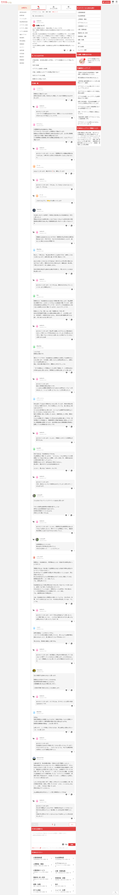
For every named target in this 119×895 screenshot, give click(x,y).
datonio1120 (40, 757)
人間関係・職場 (82, 19)
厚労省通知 (22, 40)
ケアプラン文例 (24, 25)
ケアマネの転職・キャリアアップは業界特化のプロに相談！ (89, 97)
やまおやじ (40, 670)
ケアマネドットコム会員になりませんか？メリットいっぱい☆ (88, 123)
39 (73, 50)
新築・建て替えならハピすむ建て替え (88, 140)
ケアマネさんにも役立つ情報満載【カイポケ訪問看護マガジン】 (89, 107)
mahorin (39, 21)
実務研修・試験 (82, 36)
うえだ (38, 627)
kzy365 (39, 448)
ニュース (68, 8)
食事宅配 (22, 50)
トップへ (115, 893)
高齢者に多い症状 (83, 33)
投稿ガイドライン (36, 847)
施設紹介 (22, 56)
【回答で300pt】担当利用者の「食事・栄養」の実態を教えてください (88, 73)
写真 (66, 844)
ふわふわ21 (40, 556)
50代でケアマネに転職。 (39, 75)
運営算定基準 (23, 12)
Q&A (38, 8)
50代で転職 (36, 65)
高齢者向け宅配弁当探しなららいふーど (88, 142)
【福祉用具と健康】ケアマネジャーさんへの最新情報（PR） (89, 117)
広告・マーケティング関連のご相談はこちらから (89, 112)
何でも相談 (81, 46)
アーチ (38, 165)
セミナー (22, 47)
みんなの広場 (53, 8)
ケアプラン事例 (24, 28)
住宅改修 (22, 53)
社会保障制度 (81, 16)
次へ (72, 824)
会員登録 (107, 2)
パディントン (40, 398)
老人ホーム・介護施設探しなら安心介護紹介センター (88, 134)
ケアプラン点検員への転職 (40, 68)
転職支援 (22, 15)
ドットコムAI (23, 18)
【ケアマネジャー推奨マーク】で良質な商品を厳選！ (89, 92)
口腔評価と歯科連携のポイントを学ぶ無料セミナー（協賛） (89, 82)
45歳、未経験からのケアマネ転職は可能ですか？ (46, 72)
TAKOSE (39, 209)
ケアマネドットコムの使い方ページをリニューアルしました (89, 87)
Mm (38, 295)
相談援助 (22, 37)
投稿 (72, 844)
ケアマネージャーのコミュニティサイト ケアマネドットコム (88, 137)
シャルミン (40, 88)
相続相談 (22, 63)
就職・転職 (48, 11)
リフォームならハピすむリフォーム (88, 138)
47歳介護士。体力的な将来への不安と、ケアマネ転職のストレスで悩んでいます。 (53, 61)
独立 (79, 43)
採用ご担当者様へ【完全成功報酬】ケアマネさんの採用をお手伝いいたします (89, 102)
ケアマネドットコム (6, 2)
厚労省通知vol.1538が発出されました (88, 77)
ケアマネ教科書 (24, 31)
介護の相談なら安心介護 (84, 132)
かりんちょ (40, 124)
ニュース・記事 (82, 50)
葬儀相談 (22, 60)
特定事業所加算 (24, 21)
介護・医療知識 (82, 29)
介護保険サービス (83, 26)
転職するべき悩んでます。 (40, 79)
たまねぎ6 (39, 495)
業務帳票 (22, 44)
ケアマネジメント (83, 22)
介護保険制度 (81, 12)
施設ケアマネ (23, 34)
